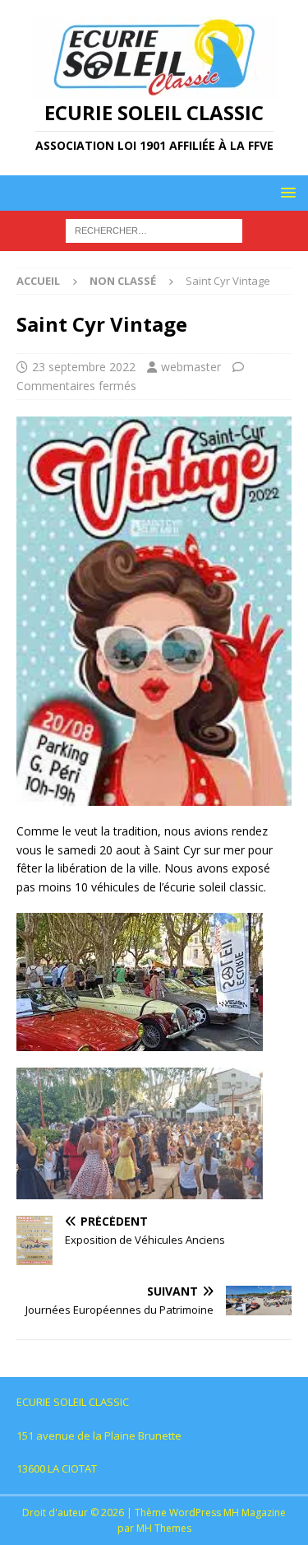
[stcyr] (154, 796)
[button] (285, 192)
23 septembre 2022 (84, 367)
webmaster (191, 367)
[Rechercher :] (154, 230)
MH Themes (163, 1528)
